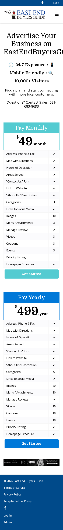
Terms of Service (15, 488)
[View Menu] (56, 14)
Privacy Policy (12, 494)
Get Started (31, 274)
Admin (8, 522)
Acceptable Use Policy (18, 501)
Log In (56, 2)
